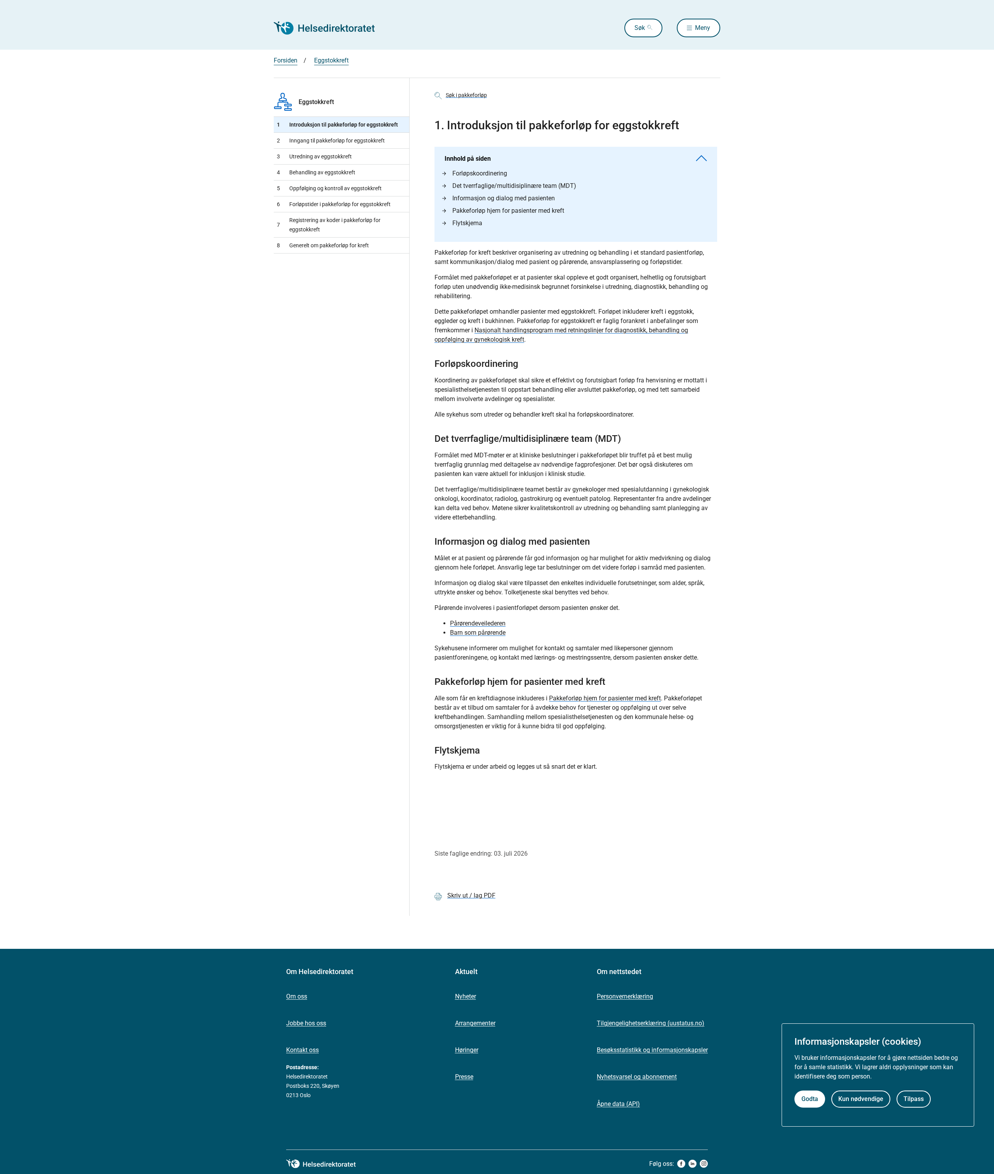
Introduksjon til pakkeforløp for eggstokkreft (337, 125)
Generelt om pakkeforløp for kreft (323, 245)
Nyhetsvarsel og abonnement (637, 1076)
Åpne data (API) (618, 1104)
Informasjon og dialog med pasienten (503, 198)
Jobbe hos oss (306, 1023)
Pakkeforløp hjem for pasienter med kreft (508, 210)
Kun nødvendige (860, 1099)
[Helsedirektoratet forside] (330, 28)
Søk (639, 27)
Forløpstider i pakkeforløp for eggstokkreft (334, 204)
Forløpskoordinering (479, 173)
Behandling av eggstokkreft (316, 172)
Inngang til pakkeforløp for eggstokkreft (331, 140)
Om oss (296, 996)
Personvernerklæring (625, 996)
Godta (809, 1099)
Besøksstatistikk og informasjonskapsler (652, 1050)
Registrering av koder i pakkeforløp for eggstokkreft (329, 225)
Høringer (466, 1050)
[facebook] (681, 1164)
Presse (464, 1076)
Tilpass (914, 1099)
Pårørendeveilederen (478, 623)
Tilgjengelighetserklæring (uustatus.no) (650, 1023)
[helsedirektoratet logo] (326, 1164)
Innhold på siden (468, 158)
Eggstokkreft (331, 60)
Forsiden (285, 60)
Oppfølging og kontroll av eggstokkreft (329, 188)
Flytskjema (467, 223)
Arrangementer (475, 1023)
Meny (702, 27)
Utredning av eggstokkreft (314, 156)
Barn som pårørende (478, 632)
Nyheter (465, 996)
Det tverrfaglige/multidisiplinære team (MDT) (514, 185)
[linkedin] (692, 1164)
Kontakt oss (302, 1050)
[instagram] (704, 1164)
